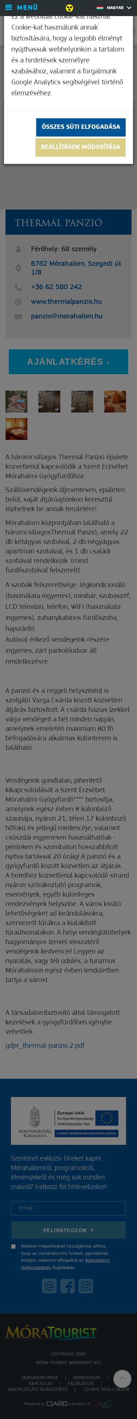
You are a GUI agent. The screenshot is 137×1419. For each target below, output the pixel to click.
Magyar (116, 8)
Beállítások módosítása (80, 147)
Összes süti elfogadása (81, 127)
